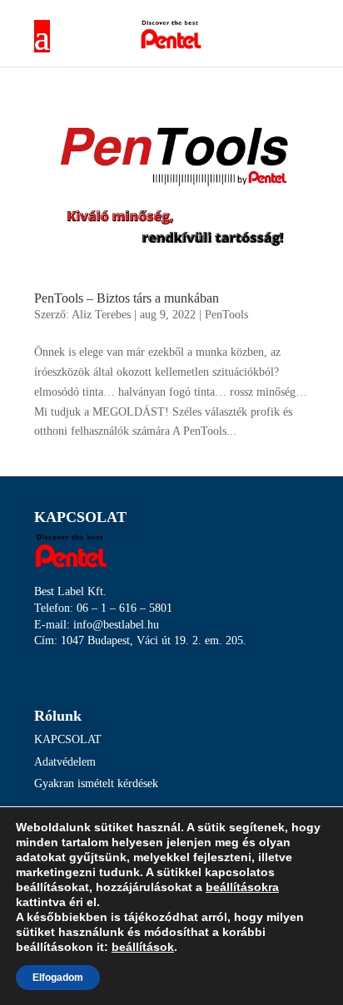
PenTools (226, 314)
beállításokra (242, 887)
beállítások (143, 946)
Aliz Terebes (101, 314)
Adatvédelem (65, 762)
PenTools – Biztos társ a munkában (126, 298)
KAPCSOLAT (68, 739)
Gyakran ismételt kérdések (96, 783)
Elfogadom (57, 977)
